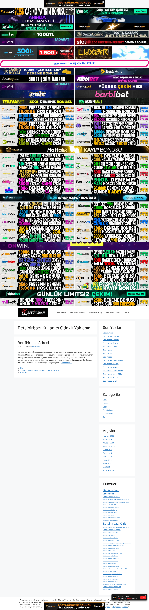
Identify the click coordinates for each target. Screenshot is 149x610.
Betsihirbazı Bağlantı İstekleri (110, 502)
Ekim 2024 (107, 463)
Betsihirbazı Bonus (110, 378)
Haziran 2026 (108, 436)
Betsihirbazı (61, 313)
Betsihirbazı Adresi (33, 343)
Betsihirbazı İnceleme (77, 313)
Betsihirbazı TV (123, 569)
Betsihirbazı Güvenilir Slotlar (110, 538)
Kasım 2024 (108, 460)
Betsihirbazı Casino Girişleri (110, 510)
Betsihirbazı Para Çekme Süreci (111, 558)
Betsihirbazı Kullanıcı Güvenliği (111, 548)
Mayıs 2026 (107, 439)
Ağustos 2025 (108, 443)
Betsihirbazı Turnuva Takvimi (110, 569)
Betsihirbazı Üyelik (110, 381)
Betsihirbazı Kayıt (107, 545)
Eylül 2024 (107, 467)
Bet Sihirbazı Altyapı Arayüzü (121, 499)
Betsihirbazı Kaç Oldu (118, 545)
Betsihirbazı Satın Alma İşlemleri (111, 566)
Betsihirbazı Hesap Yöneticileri (111, 540)
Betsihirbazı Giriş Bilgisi (109, 527)
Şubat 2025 (107, 450)
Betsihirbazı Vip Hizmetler (109, 571)
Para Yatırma (108, 414)
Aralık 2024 (107, 457)
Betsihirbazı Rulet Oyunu (109, 563)
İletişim (126, 313)
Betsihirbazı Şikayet (113, 313)
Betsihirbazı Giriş (95, 313)
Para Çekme (108, 410)
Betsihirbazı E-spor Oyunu (109, 515)
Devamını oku (66, 363)
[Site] (37, 109)
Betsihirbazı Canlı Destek (113, 371)
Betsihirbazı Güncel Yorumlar (110, 532)
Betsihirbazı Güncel (111, 340)
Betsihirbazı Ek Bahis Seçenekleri (111, 517)
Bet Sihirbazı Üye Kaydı (109, 584)
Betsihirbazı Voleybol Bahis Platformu (112, 574)
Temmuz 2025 (109, 446)
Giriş (21, 368)
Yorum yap (23, 372)
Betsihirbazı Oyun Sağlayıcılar (110, 556)
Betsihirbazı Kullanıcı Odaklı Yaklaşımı (46, 370)
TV (104, 417)
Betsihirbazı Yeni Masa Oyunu (110, 579)
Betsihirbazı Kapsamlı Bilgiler (123, 543)
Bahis (105, 400)
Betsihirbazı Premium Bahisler (110, 561)
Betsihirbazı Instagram (112, 367)
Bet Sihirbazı (108, 333)
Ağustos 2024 (108, 470)
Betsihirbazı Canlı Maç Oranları (111, 507)
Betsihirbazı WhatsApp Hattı (110, 576)
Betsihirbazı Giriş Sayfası (113, 360)
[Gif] (74, 149)
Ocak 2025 (107, 453)
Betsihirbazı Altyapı (110, 364)
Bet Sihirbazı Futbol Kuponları (110, 520)
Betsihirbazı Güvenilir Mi (109, 535)
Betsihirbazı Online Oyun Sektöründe (112, 553)
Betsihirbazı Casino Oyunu (109, 512)
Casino (105, 403)
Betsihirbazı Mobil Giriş (112, 374)
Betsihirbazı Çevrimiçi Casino (110, 581)
